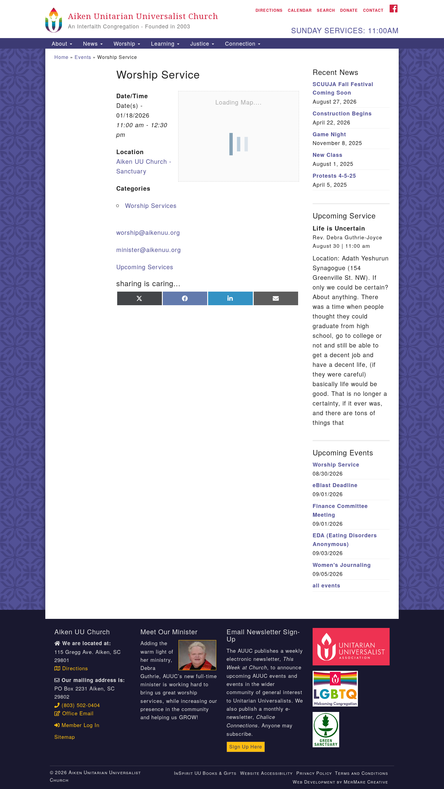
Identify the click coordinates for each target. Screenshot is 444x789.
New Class (328, 155)
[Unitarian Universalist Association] (352, 646)
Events (83, 56)
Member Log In (79, 725)
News (90, 43)
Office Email (77, 713)
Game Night (329, 134)
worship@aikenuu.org (148, 232)
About (59, 43)
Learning (162, 43)
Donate (349, 10)
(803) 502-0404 (80, 705)
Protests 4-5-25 (334, 175)
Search (326, 10)
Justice (199, 43)
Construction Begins (342, 113)
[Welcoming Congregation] (336, 685)
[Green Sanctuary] (327, 726)
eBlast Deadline (335, 485)
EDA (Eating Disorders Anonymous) (345, 539)
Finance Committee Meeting (340, 510)
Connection (240, 43)
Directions (269, 10)
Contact (373, 10)
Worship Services (151, 205)
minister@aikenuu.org (148, 249)
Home (61, 56)
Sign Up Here (245, 746)
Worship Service (336, 464)
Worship (124, 43)
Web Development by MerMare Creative (340, 781)
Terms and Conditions (361, 773)
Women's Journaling (342, 565)
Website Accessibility (266, 773)
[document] (222, 329)
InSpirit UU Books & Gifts (205, 773)
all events (326, 585)
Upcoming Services (144, 266)
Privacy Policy (314, 773)
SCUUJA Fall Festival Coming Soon (343, 88)
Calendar (300, 10)
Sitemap (64, 736)
